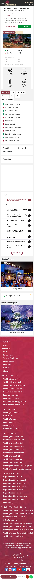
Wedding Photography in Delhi (14, 385)
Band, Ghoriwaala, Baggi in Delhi (14, 402)
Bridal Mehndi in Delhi (11, 398)
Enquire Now (8, 577)
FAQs (17, 96)
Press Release (8, 361)
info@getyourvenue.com (25, 560)
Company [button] (6, 348)
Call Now (25, 26)
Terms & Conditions (10, 358)
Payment (21, 545)
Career (27, 545)
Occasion (5, 96)
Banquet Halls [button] (8, 416)
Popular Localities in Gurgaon (14, 483)
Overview (5, 93)
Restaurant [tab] (18, 32)
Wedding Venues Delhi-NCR (13, 536)
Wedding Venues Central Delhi (14, 450)
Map (12, 96)
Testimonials (18, 543)
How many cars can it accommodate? (13, 236)
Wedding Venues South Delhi (14, 440)
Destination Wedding (11, 429)
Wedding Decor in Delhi (11, 379)
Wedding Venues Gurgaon (12, 459)
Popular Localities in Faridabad (14, 480)
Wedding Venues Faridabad (13, 462)
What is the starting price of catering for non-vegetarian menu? (17, 215)
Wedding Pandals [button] (9, 419)
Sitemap (6, 371)
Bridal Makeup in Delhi (11, 395)
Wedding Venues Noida (11, 456)
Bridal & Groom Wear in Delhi (13, 405)
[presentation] (7, 40)
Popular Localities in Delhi (12, 477)
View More (17, 253)
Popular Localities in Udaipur (13, 499)
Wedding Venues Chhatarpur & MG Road (18, 514)
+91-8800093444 (27, 2)
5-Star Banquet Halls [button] (10, 520)
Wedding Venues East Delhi (13, 443)
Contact (6, 368)
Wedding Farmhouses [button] (11, 413)
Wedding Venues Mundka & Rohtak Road (18, 523)
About (13, 93)
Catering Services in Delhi (12, 389)
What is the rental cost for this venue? (15, 225)
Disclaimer (7, 365)
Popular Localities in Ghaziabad (14, 486)
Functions (15, 545)
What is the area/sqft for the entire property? (16, 246)
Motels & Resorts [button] (9, 422)
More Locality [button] (8, 503)
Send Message (10, 26)
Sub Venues (21, 93)
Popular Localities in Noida (13, 490)
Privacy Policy (8, 355)
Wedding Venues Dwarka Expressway (17, 469)
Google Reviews (7, 99)
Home (5, 345)
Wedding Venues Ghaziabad (13, 453)
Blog (11, 543)
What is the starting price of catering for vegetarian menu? (17, 210)
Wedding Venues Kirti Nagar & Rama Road (18, 526)
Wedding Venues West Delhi (13, 446)
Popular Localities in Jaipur (13, 493)
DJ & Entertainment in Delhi (13, 392)
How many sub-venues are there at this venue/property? (16, 200)
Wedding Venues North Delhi (13, 437)
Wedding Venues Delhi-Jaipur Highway (17, 466)
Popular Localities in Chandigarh (15, 496)
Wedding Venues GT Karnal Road (15, 517)
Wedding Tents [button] (8, 425)
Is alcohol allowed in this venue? (16, 220)
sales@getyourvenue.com (10, 560)
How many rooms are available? (16, 241)
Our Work (25, 543)
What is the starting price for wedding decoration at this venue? (16, 231)
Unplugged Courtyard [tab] (8, 32)
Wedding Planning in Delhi (12, 382)
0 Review (9, 16)
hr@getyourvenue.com (24, 547)
